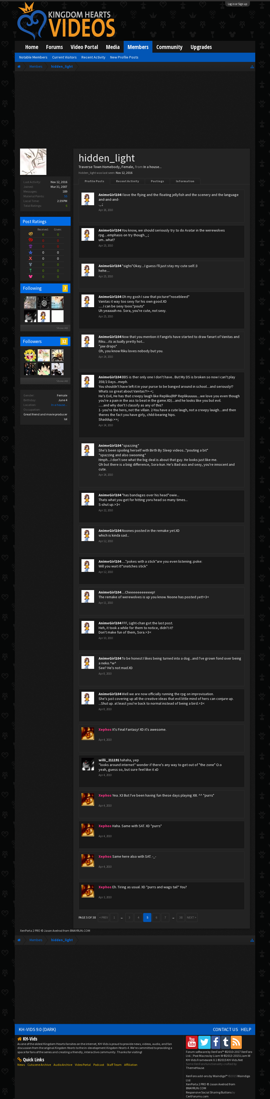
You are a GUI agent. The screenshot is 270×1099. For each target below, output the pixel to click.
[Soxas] (29, 302)
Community (169, 47)
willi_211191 (109, 760)
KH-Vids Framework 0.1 (214, 1060)
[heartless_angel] (29, 355)
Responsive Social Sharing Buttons (209, 1092)
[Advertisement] (135, 111)
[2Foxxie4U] (57, 316)
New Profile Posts (124, 57)
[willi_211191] (29, 316)
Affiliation (130, 1065)
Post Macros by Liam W (221, 1056)
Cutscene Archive (39, 1065)
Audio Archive (63, 1065)
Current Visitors (64, 57)
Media (113, 47)
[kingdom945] (29, 368)
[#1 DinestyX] (43, 355)
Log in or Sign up (237, 4)
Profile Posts (94, 181)
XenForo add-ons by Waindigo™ (207, 1076)
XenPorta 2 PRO (30, 931)
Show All (62, 328)
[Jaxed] (43, 302)
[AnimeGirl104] (43, 316)
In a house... (59, 405)
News (21, 1065)
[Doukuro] (57, 368)
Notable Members (33, 57)
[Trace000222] (43, 368)
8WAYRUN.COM (80, 931)
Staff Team (114, 1065)
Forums (54, 47)
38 (180, 917)
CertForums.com (197, 1096)
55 (65, 196)
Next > (191, 917)
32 (64, 341)
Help (246, 1029)
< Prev (103, 917)
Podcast (98, 1065)
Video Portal (84, 47)
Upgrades (201, 47)
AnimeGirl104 (110, 194)
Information (185, 181)
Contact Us (225, 1029)
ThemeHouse (195, 1068)
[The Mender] (57, 355)
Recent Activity (127, 181)
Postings (157, 181)
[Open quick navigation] (252, 66)
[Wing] (57, 302)
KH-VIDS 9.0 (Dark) (37, 1029)
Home (31, 47)
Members (138, 47)
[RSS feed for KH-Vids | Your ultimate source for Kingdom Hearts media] (236, 1042)
